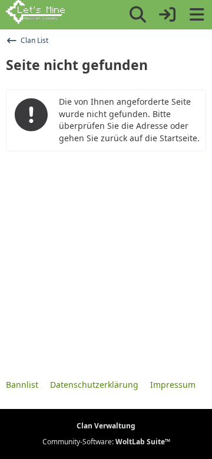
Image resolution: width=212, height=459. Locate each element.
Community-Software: (106, 442)
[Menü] (196, 14)
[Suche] (138, 14)
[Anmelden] (167, 14)
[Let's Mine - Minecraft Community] (35, 12)
